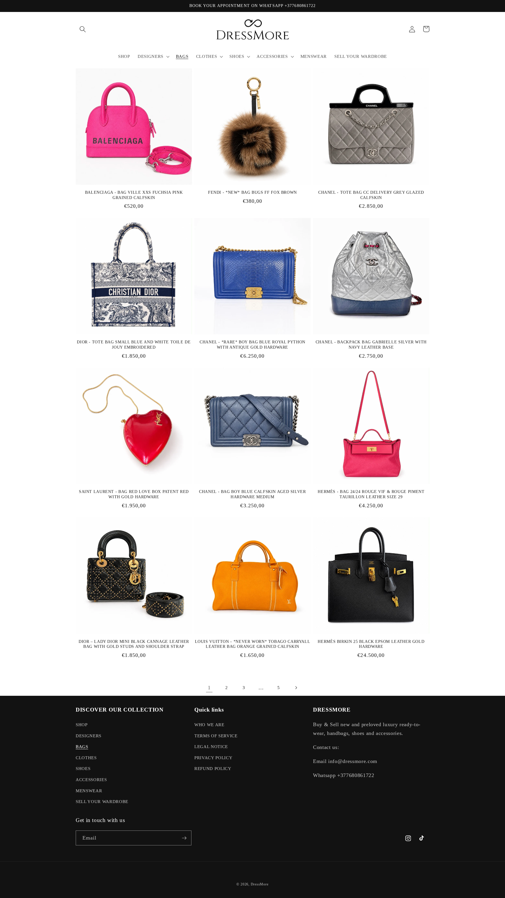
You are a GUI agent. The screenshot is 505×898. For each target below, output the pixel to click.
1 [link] (209, 688)
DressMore (260, 884)
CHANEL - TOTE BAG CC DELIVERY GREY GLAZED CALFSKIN (371, 195)
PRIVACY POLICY (213, 757)
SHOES (83, 768)
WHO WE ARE (209, 724)
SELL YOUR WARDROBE (102, 801)
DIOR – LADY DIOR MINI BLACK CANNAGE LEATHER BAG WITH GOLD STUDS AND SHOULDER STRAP (134, 644)
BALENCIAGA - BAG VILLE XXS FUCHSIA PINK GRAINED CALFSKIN (134, 195)
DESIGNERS (88, 735)
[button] (83, 29)
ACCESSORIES (91, 779)
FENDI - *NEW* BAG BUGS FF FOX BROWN (252, 192)
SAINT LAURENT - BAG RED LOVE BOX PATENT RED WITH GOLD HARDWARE (134, 494)
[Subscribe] (184, 838)
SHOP (82, 724)
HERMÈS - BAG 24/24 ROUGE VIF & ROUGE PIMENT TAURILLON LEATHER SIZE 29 (371, 494)
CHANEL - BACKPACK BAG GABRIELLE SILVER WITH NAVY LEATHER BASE (371, 344)
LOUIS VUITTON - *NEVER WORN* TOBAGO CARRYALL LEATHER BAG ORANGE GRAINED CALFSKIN (252, 644)
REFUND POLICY (212, 768)
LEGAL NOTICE (211, 746)
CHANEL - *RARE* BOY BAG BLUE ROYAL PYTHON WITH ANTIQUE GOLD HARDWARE (252, 344)
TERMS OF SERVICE (216, 735)
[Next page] (296, 688)
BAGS (82, 746)
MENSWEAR (89, 790)
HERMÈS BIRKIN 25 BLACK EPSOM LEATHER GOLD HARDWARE (371, 644)
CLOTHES (86, 757)
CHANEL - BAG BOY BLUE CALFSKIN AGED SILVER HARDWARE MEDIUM (252, 494)
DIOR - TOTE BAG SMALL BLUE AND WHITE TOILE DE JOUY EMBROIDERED (134, 344)
